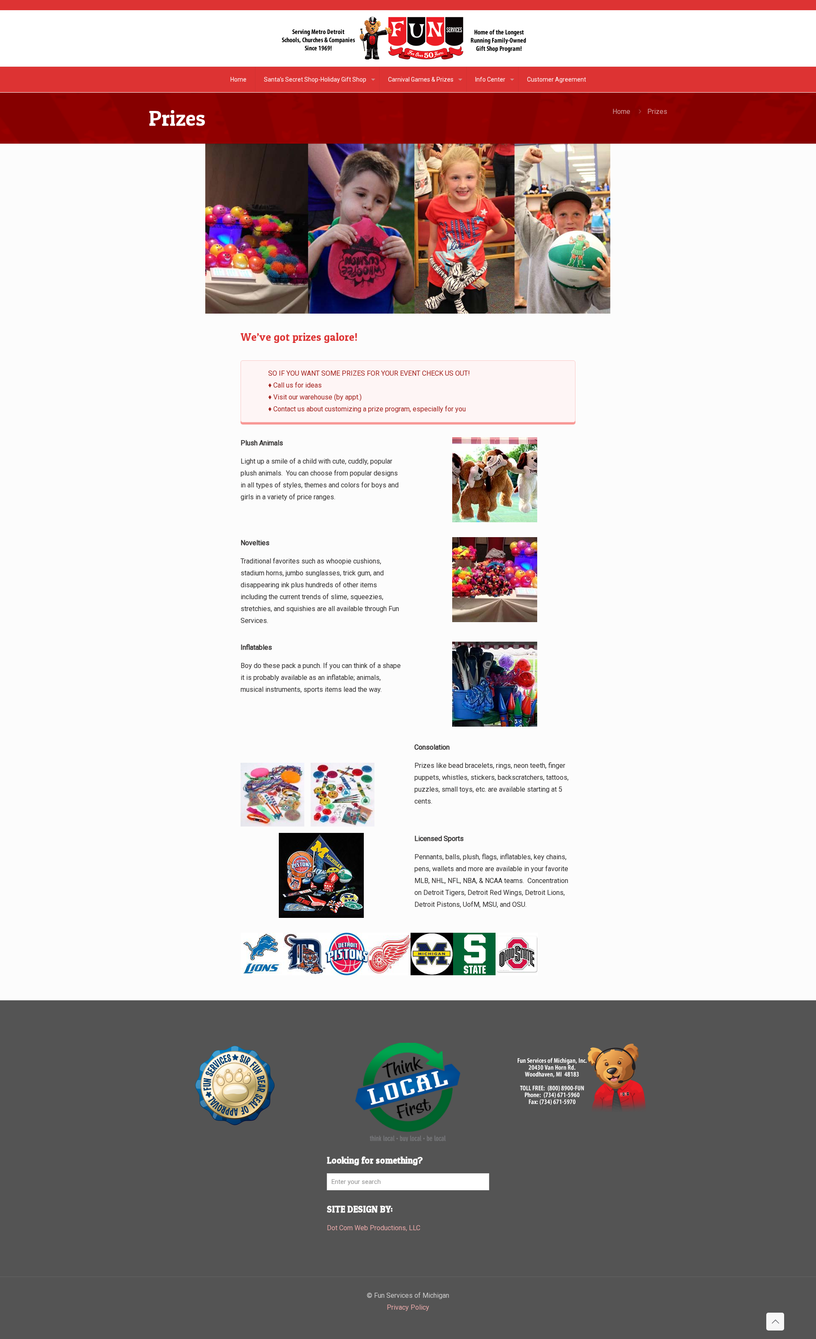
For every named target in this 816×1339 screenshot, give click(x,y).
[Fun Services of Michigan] (408, 38)
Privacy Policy (408, 1307)
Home (621, 112)
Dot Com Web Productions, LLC (373, 1228)
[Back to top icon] (775, 1322)
